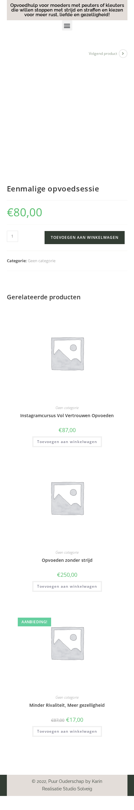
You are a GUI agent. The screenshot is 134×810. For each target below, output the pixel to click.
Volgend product (103, 53)
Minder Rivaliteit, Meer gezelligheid (67, 705)
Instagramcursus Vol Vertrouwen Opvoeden (67, 415)
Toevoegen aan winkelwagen (84, 237)
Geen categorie (41, 260)
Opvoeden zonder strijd (67, 560)
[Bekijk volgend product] (123, 53)
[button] (67, 25)
